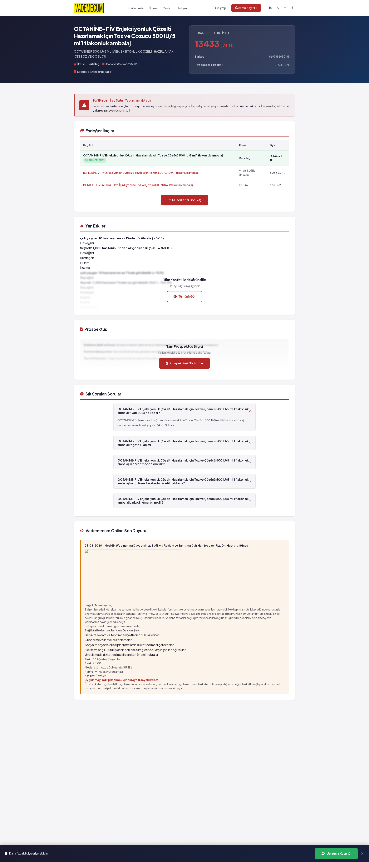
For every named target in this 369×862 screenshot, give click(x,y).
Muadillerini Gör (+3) (186, 200)
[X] (278, 8)
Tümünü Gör (187, 296)
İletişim (182, 8)
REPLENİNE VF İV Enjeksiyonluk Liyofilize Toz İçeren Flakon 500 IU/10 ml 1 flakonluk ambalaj (141, 172)
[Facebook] (292, 8)
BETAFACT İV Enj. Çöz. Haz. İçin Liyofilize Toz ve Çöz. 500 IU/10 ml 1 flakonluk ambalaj (138, 185)
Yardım (167, 8)
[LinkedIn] (270, 8)
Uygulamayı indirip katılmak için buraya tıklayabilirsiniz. (122, 680)
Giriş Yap (220, 8)
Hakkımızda (136, 8)
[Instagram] (285, 8)
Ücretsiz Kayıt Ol (246, 8)
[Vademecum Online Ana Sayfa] (89, 8)
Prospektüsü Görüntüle (186, 363)
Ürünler (153, 8)
